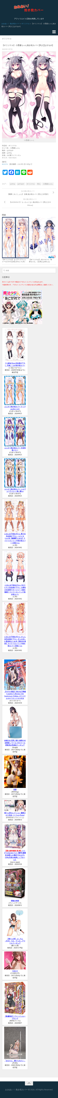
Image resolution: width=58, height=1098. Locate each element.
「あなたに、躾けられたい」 (14, 1061)
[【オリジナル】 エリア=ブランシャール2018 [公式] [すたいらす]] (15, 237)
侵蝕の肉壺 (15, 901)
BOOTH (5, 164)
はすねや (21, 184)
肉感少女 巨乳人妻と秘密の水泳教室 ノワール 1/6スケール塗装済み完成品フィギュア (15, 743)
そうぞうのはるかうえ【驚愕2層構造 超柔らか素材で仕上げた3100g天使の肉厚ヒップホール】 (15, 855)
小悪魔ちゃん (48, 184)
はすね (12, 184)
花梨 (15, 789)
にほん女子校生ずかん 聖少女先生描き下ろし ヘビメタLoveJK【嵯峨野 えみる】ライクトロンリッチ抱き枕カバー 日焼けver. (15, 538)
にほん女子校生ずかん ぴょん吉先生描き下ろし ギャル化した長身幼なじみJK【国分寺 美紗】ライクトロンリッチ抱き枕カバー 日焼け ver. (15, 641)
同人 (38, 184)
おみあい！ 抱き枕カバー (10, 23)
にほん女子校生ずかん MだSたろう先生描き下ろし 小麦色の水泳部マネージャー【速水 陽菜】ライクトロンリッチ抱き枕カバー (15, 589)
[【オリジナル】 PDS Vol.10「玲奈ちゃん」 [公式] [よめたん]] (42, 237)
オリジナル (25, 23)
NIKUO (15, 971)
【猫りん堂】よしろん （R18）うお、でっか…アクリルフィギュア (15, 941)
